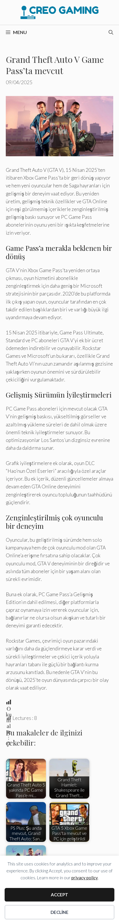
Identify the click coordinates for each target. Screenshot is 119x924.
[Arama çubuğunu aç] (111, 32)
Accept (59, 894)
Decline (59, 912)
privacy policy (84, 877)
